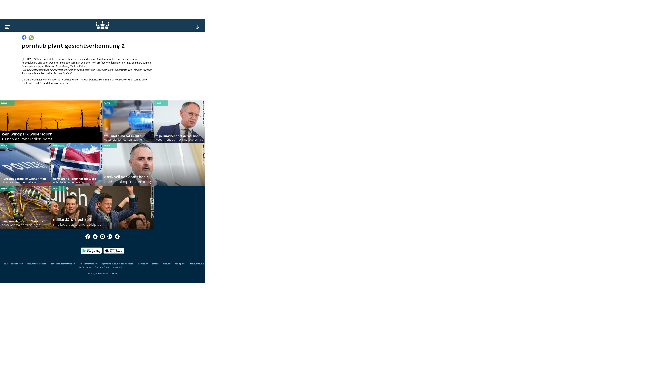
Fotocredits (119, 267)
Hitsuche (167, 264)
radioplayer (181, 264)
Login (5, 264)
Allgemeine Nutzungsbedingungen (117, 264)
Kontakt (156, 264)
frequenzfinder (102, 267)
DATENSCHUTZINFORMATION (63, 264)
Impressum (142, 264)
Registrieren (17, 264)
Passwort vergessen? (36, 264)
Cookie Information (87, 264)
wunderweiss (101, 273)
